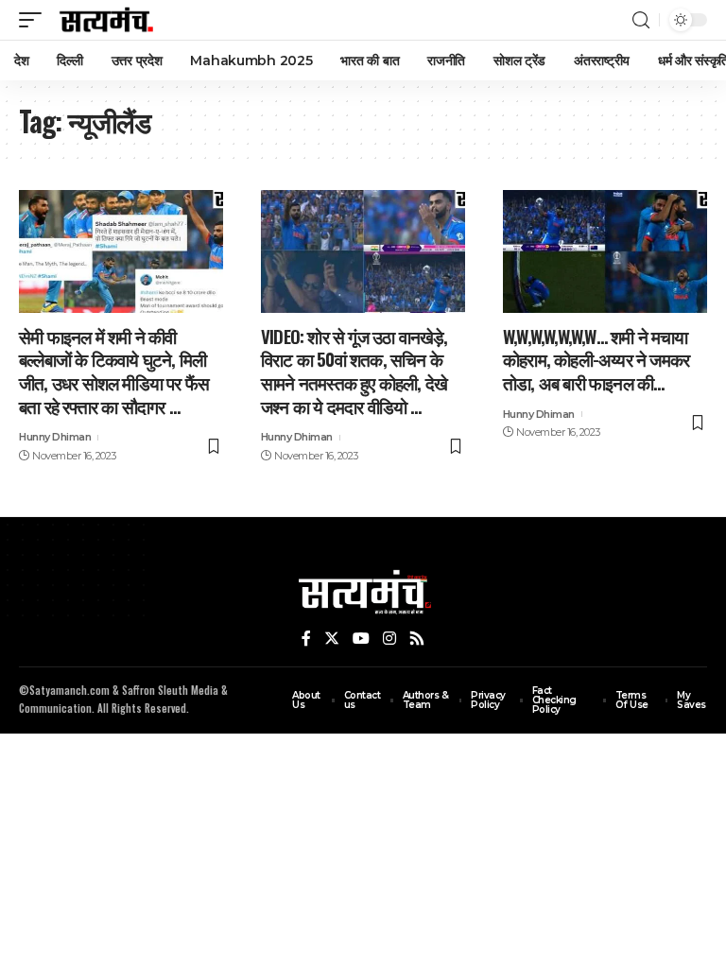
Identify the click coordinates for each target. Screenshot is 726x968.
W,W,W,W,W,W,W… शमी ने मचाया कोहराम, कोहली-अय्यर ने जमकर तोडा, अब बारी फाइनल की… (596, 358)
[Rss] (417, 639)
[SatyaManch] (107, 20)
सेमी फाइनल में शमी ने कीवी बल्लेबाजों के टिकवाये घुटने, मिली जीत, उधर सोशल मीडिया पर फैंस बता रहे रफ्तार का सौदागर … (114, 370)
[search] (641, 20)
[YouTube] (361, 639)
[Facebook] (306, 639)
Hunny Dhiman (55, 436)
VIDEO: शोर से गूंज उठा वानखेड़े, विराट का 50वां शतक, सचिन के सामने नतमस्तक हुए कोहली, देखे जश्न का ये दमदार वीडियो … (354, 370)
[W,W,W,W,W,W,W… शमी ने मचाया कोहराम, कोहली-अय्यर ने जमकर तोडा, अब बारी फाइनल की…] (605, 251)
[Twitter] (332, 639)
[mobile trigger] (35, 20)
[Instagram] (389, 639)
